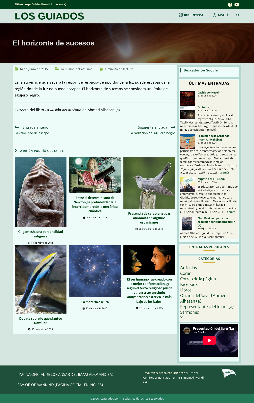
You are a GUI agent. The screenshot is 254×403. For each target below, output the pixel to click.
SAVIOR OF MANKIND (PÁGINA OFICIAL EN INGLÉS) (60, 385)
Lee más (224, 172)
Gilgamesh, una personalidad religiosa (40, 234)
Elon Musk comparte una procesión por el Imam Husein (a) (216, 222)
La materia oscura (95, 302)
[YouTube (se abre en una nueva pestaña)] (236, 5)
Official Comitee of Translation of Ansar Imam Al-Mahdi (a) (173, 377)
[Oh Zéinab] (187, 113)
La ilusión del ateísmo (76, 69)
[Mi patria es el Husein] (187, 184)
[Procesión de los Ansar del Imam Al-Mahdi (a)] (187, 141)
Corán (185, 273)
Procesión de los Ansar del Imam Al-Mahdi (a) (214, 137)
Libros (185, 289)
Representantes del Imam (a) (207, 306)
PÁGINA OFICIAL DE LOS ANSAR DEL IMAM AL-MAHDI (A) (65, 374)
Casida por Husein (209, 92)
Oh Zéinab (204, 107)
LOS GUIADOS (49, 16)
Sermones (189, 312)
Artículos (188, 267)
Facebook (189, 284)
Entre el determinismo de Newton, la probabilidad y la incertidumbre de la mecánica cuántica (95, 204)
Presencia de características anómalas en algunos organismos (149, 217)
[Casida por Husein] (187, 98)
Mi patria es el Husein (211, 179)
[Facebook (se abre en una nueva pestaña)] (230, 5)
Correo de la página (198, 278)
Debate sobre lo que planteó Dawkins (40, 320)
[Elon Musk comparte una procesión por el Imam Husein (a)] (187, 224)
